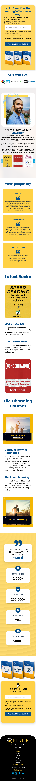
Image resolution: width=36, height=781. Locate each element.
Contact (18, 760)
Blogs (18, 758)
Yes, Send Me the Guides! (18, 44)
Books (18, 756)
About (18, 753)
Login (18, 762)
